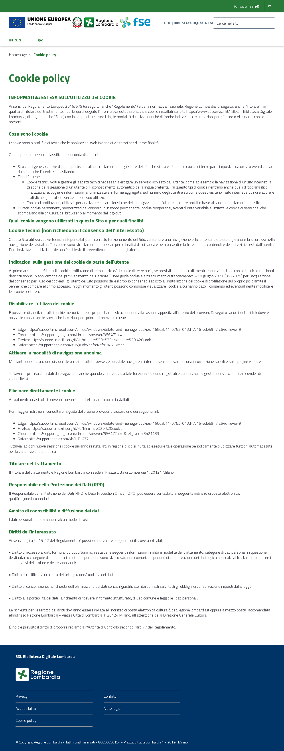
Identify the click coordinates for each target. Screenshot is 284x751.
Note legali (112, 708)
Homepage (18, 55)
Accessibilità (26, 708)
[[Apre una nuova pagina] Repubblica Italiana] (78, 20)
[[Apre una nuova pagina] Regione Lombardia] (102, 20)
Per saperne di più (247, 6)
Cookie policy (26, 720)
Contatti (110, 696)
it (269, 6)
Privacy (22, 696)
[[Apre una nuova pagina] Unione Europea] (40, 20)
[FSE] (135, 20)
